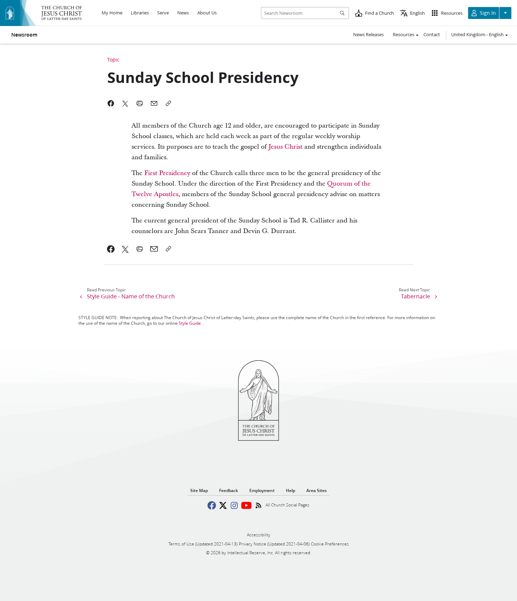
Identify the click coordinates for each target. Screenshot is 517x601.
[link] (111, 249)
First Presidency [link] (167, 173)
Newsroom (24, 34)
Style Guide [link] (190, 323)
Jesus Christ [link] (285, 146)
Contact (431, 34)
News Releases (368, 34)
